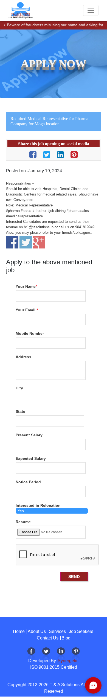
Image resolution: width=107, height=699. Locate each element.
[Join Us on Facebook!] (31, 654)
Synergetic (67, 660)
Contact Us (47, 638)
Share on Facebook (12, 242)
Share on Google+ (39, 242)
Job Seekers (81, 631)
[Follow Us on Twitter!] (46, 654)
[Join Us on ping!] (76, 654)
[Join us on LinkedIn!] (61, 654)
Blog (66, 638)
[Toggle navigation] (90, 10)
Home (19, 631)
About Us (37, 631)
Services (57, 631)
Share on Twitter (25, 242)
